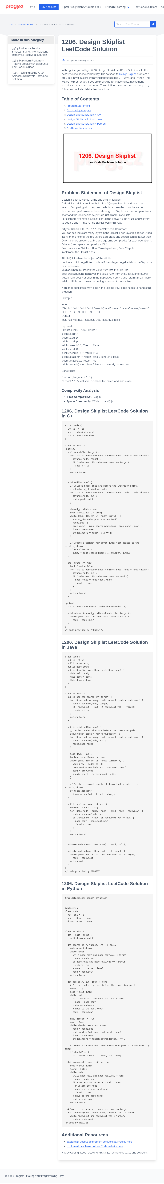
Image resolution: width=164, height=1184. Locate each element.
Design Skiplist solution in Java (85, 119)
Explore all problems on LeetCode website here (95, 1146)
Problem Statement (78, 105)
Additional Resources (79, 128)
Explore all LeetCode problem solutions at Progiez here (99, 1141)
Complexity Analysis (79, 110)
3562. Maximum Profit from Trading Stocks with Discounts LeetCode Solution (30, 64)
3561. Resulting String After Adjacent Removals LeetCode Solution (30, 76)
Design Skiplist (127, 74)
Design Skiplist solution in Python (86, 123)
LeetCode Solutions (25, 24)
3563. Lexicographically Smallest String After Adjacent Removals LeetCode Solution (30, 51)
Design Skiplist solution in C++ (84, 114)
